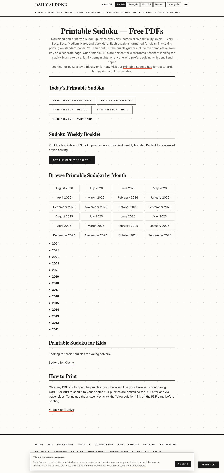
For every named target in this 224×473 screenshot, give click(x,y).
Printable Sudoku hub (137, 66)
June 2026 (128, 188)
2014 (55, 309)
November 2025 (96, 207)
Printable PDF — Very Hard (72, 119)
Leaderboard (168, 444)
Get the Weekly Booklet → (72, 160)
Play (37, 12)
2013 (55, 316)
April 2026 (64, 197)
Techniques (65, 444)
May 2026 (160, 188)
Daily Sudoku (51, 4)
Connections (53, 12)
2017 (55, 289)
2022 (55, 257)
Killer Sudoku (74, 12)
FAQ (50, 444)
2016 (55, 296)
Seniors (133, 444)
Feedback (208, 464)
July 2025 (96, 216)
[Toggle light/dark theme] (186, 4)
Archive (107, 4)
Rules (39, 444)
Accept (183, 464)
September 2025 (159, 207)
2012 (55, 322)
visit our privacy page (134, 465)
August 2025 (64, 216)
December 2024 (64, 235)
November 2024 (96, 235)
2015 (55, 303)
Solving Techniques (167, 12)
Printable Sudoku (118, 12)
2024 (56, 243)
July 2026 (96, 188)
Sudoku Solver (142, 12)
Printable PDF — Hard (112, 109)
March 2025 (96, 225)
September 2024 (159, 235)
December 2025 (64, 207)
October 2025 (128, 207)
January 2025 (159, 225)
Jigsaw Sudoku (95, 12)
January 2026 (159, 197)
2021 (55, 263)
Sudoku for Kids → (61, 362)
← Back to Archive (61, 409)
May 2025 (160, 216)
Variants (84, 444)
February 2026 (128, 197)
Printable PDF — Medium (70, 109)
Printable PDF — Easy (116, 100)
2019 (55, 276)
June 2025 (128, 216)
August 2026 (64, 188)
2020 (56, 270)
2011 (55, 329)
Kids (121, 444)
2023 (55, 250)
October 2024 (128, 235)
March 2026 (96, 197)
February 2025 (128, 225)
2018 (55, 283)
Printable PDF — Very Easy (72, 100)
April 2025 (64, 225)
